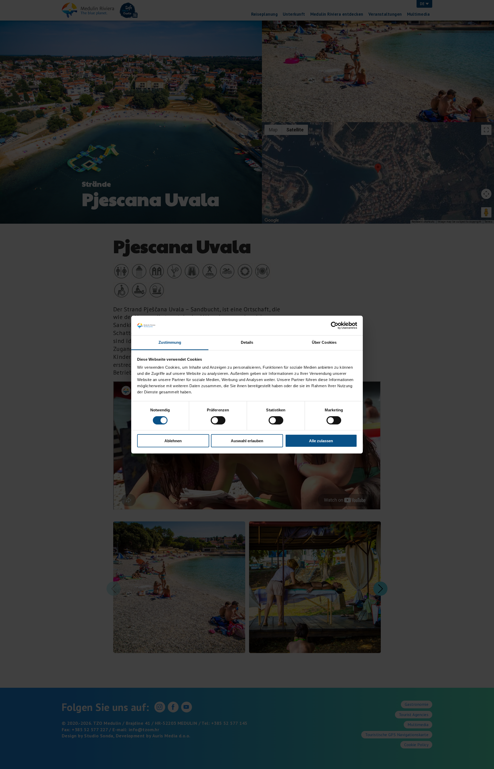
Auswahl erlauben (247, 441)
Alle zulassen (321, 441)
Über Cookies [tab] (324, 342)
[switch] (218, 420)
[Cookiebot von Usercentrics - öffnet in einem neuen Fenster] (334, 325)
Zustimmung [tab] (169, 342)
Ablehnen (173, 441)
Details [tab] (247, 342)
